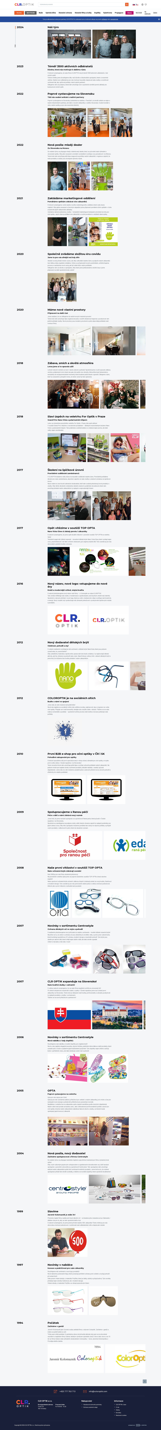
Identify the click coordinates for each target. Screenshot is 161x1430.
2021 (20, 198)
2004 (20, 1153)
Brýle (41, 13)
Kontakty (118, 1412)
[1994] (15, 43)
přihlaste (104, 19)
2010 (20, 753)
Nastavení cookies (121, 1415)
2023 (20, 66)
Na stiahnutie (147, 12)
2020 (20, 254)
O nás (117, 1407)
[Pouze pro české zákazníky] (137, 5)
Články (155, 12)
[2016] (15, 34)
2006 (20, 1037)
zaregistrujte (114, 19)
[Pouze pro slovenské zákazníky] (134, 5)
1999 (20, 1211)
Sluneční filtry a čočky (83, 13)
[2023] (15, 29)
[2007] (15, 38)
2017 (20, 469)
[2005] (15, 40)
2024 (20, 27)
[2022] (15, 30)
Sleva (129, 13)
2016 (20, 583)
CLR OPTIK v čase (121, 1404)
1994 (20, 1322)
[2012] (15, 35)
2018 (20, 363)
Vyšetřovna (107, 13)
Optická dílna (51, 13)
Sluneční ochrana (65, 13)
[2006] (15, 39)
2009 (20, 812)
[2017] (15, 33)
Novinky (19, 13)
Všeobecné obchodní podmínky (92, 1404)
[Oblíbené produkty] (146, 5)
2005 (20, 1090)
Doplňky (97, 13)
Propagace (119, 13)
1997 (20, 1264)
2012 (20, 642)
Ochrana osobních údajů (90, 1407)
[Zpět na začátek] (145, 1381)
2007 (20, 925)
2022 (20, 93)
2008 (20, 867)
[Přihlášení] (142, 4)
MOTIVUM (31, 13)
